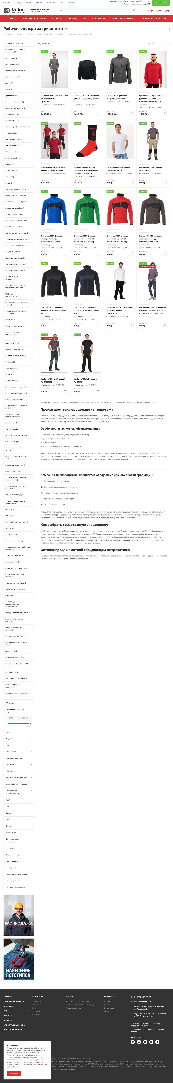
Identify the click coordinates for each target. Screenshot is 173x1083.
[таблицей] (168, 44)
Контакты (109, 997)
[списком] (165, 44)
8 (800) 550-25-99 (40, 9)
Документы (36, 1011)
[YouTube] (151, 1042)
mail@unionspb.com (39, 12)
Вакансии (35, 1015)
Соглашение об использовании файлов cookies (147, 1030)
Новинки (8, 1020)
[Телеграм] (157, 1042)
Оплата (107, 1001)
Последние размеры (13, 1030)
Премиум (8, 1016)
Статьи (34, 1008)
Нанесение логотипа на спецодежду (80, 1005)
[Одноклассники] (133, 1042)
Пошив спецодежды (73, 1008)
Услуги (69, 997)
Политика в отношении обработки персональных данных (145, 1024)
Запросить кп (171, 19)
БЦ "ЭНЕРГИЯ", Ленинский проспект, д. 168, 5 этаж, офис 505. (150, 1015)
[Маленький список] (149, 44)
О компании (37, 997)
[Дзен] (145, 1042)
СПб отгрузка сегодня (15, 1025)
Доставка (107, 1005)
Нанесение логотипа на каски (77, 1001)
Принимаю (14, 1073)
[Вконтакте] (139, 1042)
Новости (35, 1005)
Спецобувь (9, 1006)
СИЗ (5, 1011)
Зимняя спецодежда (14, 1001)
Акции (106, 1011)
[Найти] (134, 10)
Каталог (8, 997)
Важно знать (109, 1008)
